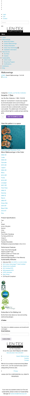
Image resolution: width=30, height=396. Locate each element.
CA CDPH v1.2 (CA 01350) (19, 262)
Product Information (9, 45)
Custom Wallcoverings (10, 43)
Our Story (6, 54)
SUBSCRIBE (6, 339)
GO (2, 26)
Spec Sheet (6, 274)
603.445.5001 (19, 353)
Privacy (16, 371)
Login (4, 14)
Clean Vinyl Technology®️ (11, 48)
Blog (3, 68)
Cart (4, 16)
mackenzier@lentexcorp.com (18, 394)
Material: (3, 228)
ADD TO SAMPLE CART (14, 116)
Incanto (10, 93)
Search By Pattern (9, 41)
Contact (5, 18)
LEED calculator (7, 272)
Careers (6, 56)
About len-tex (6, 52)
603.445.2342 (10, 353)
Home (4, 37)
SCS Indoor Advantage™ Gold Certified (14, 264)
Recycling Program (9, 62)
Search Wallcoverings (22, 356)
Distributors (5, 66)
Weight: (3, 224)
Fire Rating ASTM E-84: (7, 236)
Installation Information (10, 50)
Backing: (3, 232)
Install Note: (4, 240)
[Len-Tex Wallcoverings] (15, 29)
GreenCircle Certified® (9, 266)
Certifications (7, 64)
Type (2, 220)
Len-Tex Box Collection (19, 93)
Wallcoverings (6, 39)
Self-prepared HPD (8, 270)
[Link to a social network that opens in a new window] (3, 1)
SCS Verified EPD (8, 268)
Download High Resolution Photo (10, 150)
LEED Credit (7, 60)
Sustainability (6, 58)
